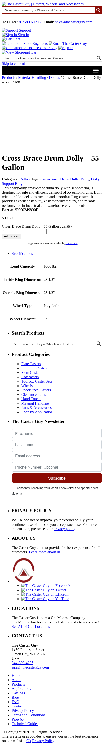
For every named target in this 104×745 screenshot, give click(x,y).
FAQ (15, 702)
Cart (16, 39)
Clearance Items (33, 394)
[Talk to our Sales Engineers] (25, 43)
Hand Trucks (31, 399)
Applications (21, 689)
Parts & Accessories (36, 408)
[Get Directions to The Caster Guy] (29, 48)
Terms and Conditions (28, 715)
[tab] (57, 253)
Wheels (27, 386)
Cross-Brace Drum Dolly (59, 179)
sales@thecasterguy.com (73, 22)
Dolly (85, 179)
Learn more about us (44, 552)
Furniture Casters (34, 368)
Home (16, 675)
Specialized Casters (36, 390)
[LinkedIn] (45, 594)
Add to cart (11, 236)
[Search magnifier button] (98, 10)
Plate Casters (31, 364)
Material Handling (32, 77)
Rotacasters (30, 377)
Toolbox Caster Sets (36, 381)
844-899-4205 (30, 22)
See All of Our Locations (31, 626)
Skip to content (13, 63)
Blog (15, 697)
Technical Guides (25, 724)
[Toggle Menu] (96, 70)
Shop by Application (37, 412)
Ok (28, 741)
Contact (17, 706)
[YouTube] (45, 599)
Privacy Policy (23, 710)
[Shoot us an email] (68, 43)
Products (8, 77)
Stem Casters (31, 372)
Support (24, 30)
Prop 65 (18, 719)
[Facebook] (45, 586)
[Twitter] (43, 590)
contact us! (72, 243)
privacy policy (64, 529)
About (16, 680)
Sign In (23, 35)
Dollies (54, 77)
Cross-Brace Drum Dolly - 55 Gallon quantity (37, 226)
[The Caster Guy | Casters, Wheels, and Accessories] (43, 4)
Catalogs (18, 693)
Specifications (22, 253)
